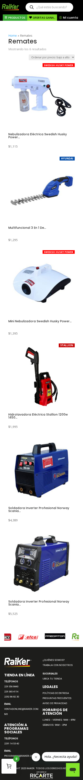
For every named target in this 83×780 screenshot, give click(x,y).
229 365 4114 (11, 691)
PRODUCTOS (16, 18)
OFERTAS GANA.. (44, 18)
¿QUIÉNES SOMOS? (53, 660)
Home (12, 35)
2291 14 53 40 (11, 743)
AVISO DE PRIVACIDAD (55, 703)
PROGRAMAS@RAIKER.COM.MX (22, 756)
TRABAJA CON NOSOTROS (58, 665)
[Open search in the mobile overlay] (49, 7)
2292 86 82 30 (11, 696)
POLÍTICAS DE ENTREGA (56, 693)
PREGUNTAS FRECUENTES (57, 698)
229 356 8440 (11, 686)
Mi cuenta (70, 17)
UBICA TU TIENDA (52, 678)
